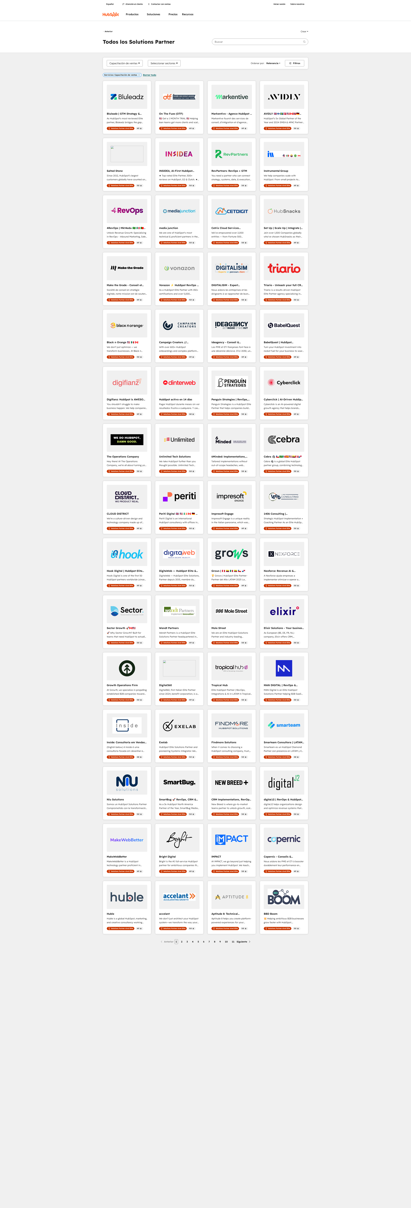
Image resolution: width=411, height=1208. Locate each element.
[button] (304, 31)
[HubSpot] (111, 14)
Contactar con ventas (161, 4)
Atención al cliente (134, 4)
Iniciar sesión (279, 4)
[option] (123, 63)
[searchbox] (260, 42)
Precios (173, 14)
